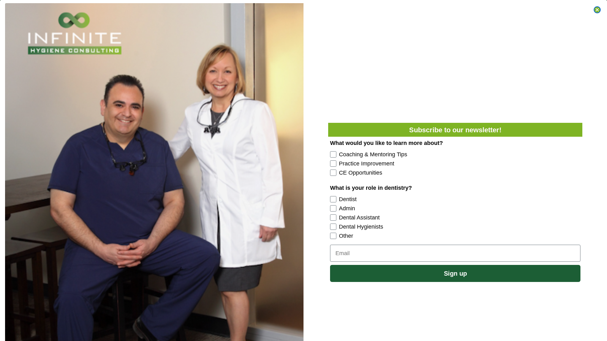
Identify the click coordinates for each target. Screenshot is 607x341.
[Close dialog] (597, 10)
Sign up (455, 273)
